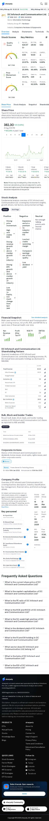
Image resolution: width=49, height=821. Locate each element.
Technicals (39, 32)
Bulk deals (5, 426)
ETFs (4, 726)
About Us (29, 726)
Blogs (4, 740)
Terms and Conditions (34, 744)
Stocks (4, 733)
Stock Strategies (8, 766)
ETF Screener (7, 777)
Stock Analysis (20, 104)
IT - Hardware (24, 24)
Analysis (15, 32)
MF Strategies (7, 773)
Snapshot (33, 104)
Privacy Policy (31, 740)
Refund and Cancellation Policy (35, 748)
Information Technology (21, 20)
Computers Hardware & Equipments (27, 27)
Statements (27, 32)
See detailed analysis (39, 317)
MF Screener (7, 770)
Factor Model (7, 763)
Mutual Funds (7, 730)
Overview (5, 32)
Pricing (28, 730)
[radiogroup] (24, 135)
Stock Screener (8, 759)
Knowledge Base (8, 737)
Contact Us (30, 733)
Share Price (6, 104)
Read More (5, 507)
